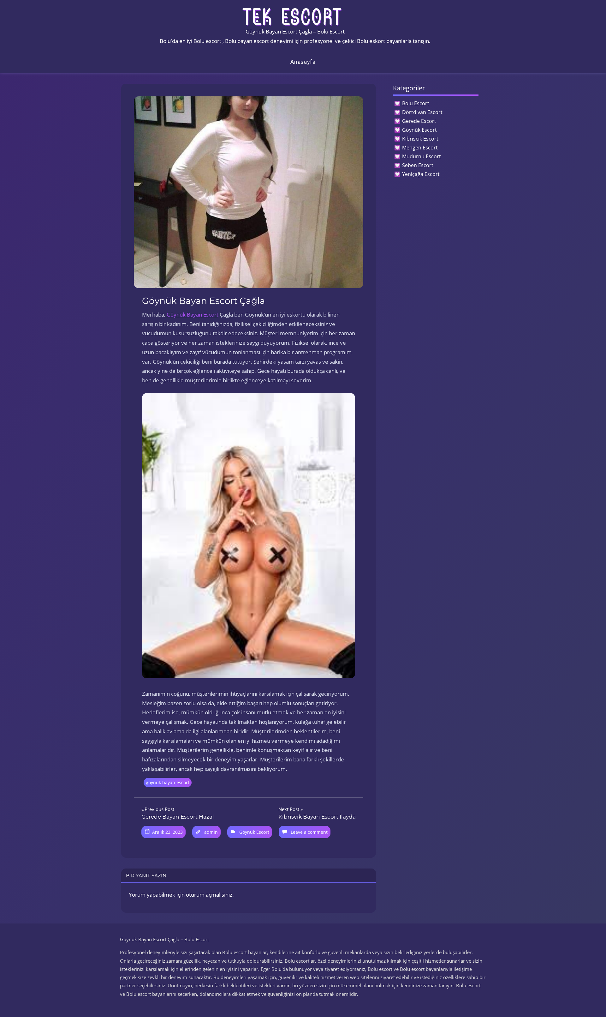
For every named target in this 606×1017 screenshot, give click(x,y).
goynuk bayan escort (167, 782)
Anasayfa (303, 61)
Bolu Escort (415, 103)
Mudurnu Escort (421, 156)
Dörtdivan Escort (422, 112)
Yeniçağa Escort (421, 174)
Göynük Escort (254, 832)
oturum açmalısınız (209, 894)
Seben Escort (417, 165)
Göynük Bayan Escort (192, 314)
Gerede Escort (419, 121)
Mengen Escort (420, 147)
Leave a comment (309, 832)
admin (211, 832)
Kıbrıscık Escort (420, 138)
